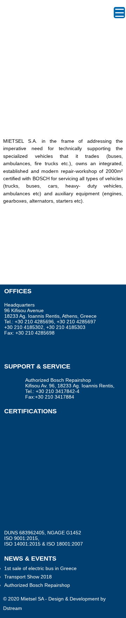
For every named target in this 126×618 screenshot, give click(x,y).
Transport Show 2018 (28, 577)
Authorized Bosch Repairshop (37, 585)
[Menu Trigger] (119, 12)
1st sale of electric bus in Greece (40, 568)
